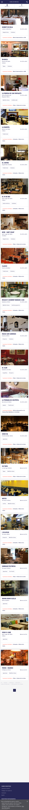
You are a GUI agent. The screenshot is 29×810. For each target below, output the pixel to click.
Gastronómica (6, 203)
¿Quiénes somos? (6, 788)
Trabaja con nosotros (7, 790)
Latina (4, 503)
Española (5, 373)
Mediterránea (6, 100)
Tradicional (5, 134)
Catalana (13, 32)
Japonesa (5, 439)
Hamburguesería (16, 305)
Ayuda (3, 795)
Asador (4, 405)
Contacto (4, 793)
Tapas (4, 66)
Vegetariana (6, 32)
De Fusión (11, 571)
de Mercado (14, 100)
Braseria (5, 339)
